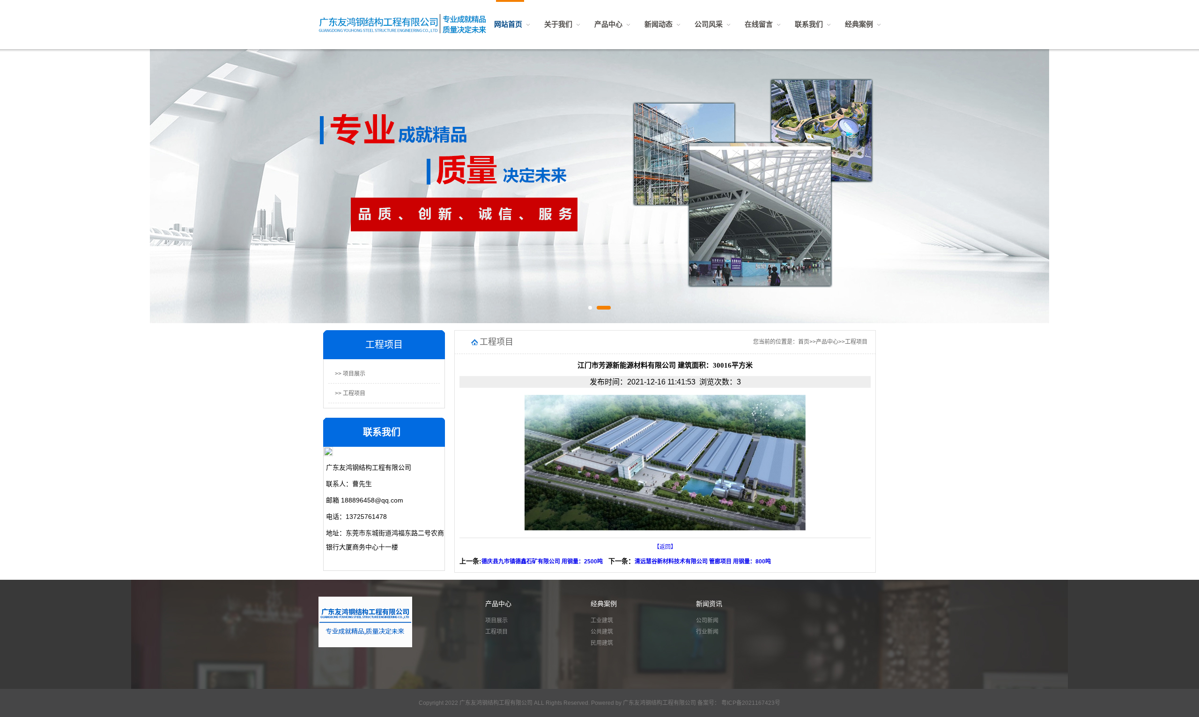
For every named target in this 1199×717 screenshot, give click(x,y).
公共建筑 (602, 631)
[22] (599, 182)
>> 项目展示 (350, 373)
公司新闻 (707, 620)
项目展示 (496, 620)
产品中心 (827, 342)
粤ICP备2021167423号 (750, 703)
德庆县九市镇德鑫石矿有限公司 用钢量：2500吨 (542, 561)
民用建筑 (602, 643)
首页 (803, 342)
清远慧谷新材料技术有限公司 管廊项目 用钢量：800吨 (703, 561)
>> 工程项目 (350, 393)
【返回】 (665, 547)
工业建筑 (602, 620)
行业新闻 (707, 631)
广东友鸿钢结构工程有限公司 (660, 703)
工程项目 (856, 342)
